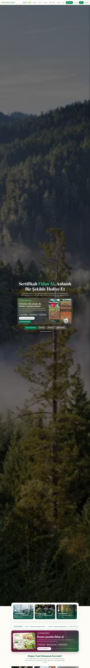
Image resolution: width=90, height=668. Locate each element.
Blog (63, 2)
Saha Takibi (45, 2)
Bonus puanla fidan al (44, 648)
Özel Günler (35, 2)
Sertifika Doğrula (52, 2)
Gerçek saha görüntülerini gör (27, 318)
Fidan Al (29, 2)
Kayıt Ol (81, 2)
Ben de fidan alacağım (25, 321)
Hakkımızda (59, 2)
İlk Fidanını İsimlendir (31, 327)
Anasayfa (24, 2)
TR (85, 2)
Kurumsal (40, 2)
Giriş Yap (75, 2)
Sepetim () (70, 2)
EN (87, 2)
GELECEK (9, 2)
